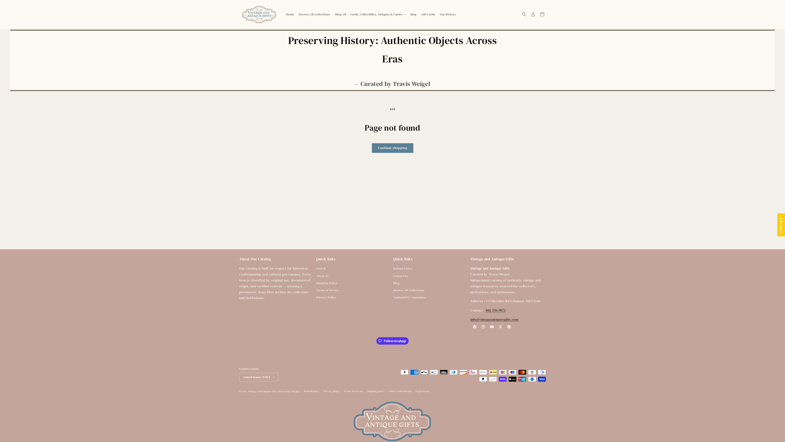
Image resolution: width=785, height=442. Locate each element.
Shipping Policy (327, 283)
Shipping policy (375, 391)
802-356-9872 (496, 310)
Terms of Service (327, 290)
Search (321, 268)
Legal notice (423, 391)
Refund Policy (403, 268)
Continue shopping (392, 148)
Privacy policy (332, 391)
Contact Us (400, 276)
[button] (370, 14)
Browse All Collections (408, 290)
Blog (396, 283)
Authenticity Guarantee (409, 297)
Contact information (400, 391)
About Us (322, 276)
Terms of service (353, 391)
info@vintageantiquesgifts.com (494, 319)
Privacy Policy (326, 297)
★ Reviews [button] (781, 225)
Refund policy (312, 391)
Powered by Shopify (289, 391)
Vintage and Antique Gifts (262, 391)
